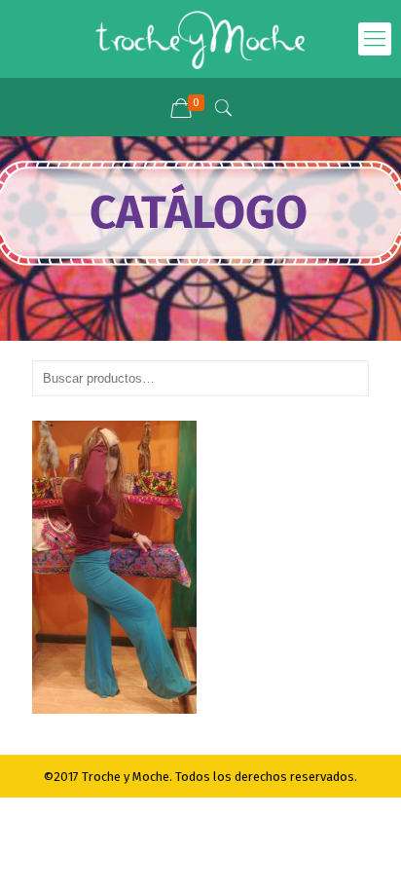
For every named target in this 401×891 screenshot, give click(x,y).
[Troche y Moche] (200, 39)
